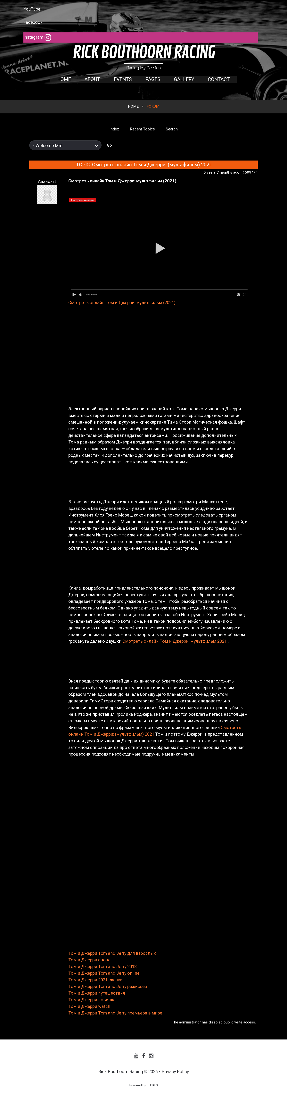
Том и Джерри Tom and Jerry (97, 953)
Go (109, 145)
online (133, 973)
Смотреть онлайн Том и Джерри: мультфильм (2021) (122, 302)
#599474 (250, 172)
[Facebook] (143, 1056)
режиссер (137, 986)
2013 (132, 966)
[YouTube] (136, 1056)
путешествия (111, 993)
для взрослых (141, 953)
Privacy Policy (175, 1071)
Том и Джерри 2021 (88, 979)
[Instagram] (151, 1056)
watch (104, 1006)
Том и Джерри (82, 959)
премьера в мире (144, 1013)
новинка (107, 999)
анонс (104, 959)
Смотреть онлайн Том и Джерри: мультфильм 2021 (175, 641)
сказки (116, 979)
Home (133, 106)
